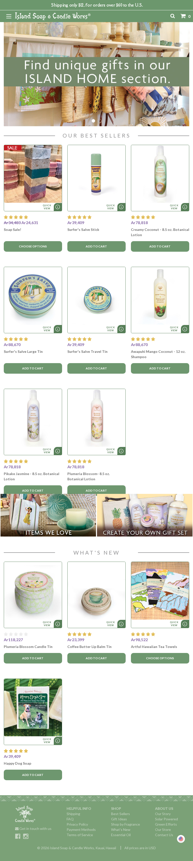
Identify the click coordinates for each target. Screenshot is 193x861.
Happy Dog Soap (17, 763)
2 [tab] (100, 121)
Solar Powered (166, 819)
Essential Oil (121, 835)
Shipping (73, 814)
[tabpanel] (96, 74)
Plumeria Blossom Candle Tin (28, 646)
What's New (120, 829)
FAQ (70, 819)
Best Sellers (120, 814)
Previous (8, 74)
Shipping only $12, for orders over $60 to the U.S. (97, 5)
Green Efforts (166, 824)
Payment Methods (81, 829)
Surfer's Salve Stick (83, 229)
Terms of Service (80, 835)
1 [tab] (93, 121)
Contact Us (164, 835)
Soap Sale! (12, 229)
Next (184, 74)
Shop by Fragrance (125, 824)
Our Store (163, 829)
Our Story (163, 814)
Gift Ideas (119, 819)
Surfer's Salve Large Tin (23, 351)
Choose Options (33, 246)
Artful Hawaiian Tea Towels (154, 646)
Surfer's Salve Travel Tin (87, 351)
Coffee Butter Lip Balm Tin (89, 646)
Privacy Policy (77, 824)
